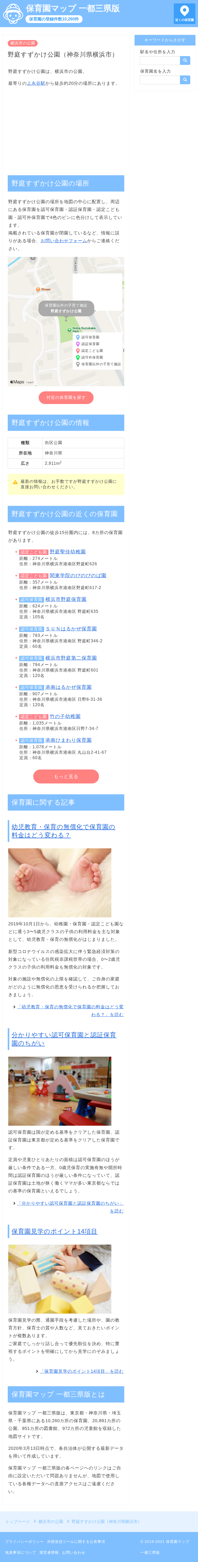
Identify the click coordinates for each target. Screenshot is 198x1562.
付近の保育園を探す (66, 397)
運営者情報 (49, 1552)
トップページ (17, 1521)
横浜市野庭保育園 (66, 599)
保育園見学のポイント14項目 (54, 1231)
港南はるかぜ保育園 (68, 687)
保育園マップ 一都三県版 (73, 8)
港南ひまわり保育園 (68, 740)
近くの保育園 (184, 20)
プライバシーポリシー (24, 1542)
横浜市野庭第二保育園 (71, 658)
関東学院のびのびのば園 (78, 575)
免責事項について (20, 1552)
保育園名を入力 (155, 71)
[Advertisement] (66, 128)
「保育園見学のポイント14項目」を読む (82, 1371)
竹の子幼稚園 (65, 716)
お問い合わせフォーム (64, 240)
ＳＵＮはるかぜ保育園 (71, 628)
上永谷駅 (36, 83)
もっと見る (66, 776)
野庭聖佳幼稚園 (68, 551)
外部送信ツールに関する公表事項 (76, 1542)
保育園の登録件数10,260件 (54, 19)
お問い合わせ (73, 1552)
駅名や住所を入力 (157, 52)
